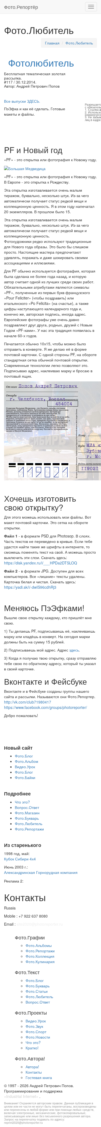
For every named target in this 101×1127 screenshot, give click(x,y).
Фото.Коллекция (40, 956)
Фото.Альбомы (39, 945)
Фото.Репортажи (29, 829)
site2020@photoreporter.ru (40, 924)
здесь (74, 650)
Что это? (22, 802)
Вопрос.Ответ (27, 807)
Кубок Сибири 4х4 (20, 858)
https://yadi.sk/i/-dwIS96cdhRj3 (30, 587)
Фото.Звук (34, 1026)
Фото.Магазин (27, 812)
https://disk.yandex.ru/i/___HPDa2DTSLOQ (40, 563)
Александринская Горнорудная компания (41, 872)
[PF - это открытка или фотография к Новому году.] (25, 167)
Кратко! (32, 1047)
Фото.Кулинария (40, 961)
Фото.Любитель (79, 43)
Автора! (32, 1066)
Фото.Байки (25, 777)
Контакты (34, 1072)
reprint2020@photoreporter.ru (23, 1123)
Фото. (21, 6)
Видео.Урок (25, 766)
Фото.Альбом (26, 761)
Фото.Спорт (36, 1031)
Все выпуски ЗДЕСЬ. (22, 101)
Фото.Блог (24, 756)
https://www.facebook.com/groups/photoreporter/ (45, 707)
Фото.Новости (38, 1037)
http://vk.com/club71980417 (27, 702)
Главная (52, 43)
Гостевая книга (39, 1077)
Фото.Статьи (37, 991)
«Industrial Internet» (21, 1096)
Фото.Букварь (27, 818)
